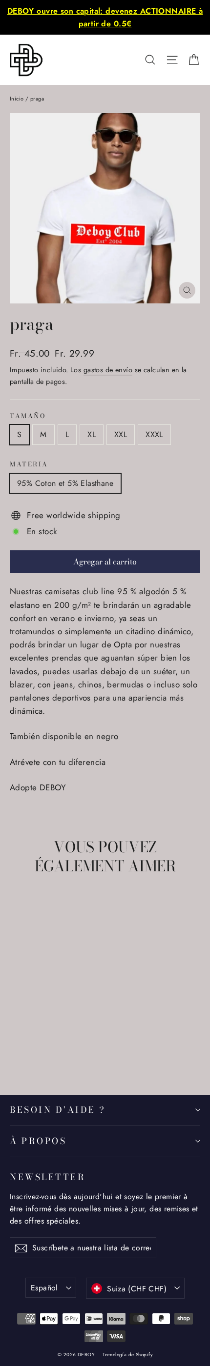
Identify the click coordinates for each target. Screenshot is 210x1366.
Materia (29, 465)
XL (91, 434)
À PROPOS (38, 1140)
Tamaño (28, 416)
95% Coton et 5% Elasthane (65, 483)
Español (44, 1287)
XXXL (154, 434)
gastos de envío (108, 370)
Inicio (17, 98)
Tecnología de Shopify (127, 1354)
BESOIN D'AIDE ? (58, 1109)
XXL (120, 434)
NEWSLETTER (47, 1176)
